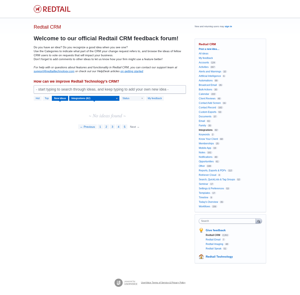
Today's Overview (208, 202)
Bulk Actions (205, 89)
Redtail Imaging (215, 244)
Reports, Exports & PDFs (212, 170)
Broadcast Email (208, 85)
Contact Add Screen (210, 103)
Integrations (206, 130)
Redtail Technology (219, 256)
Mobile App (205, 148)
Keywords (204, 134)
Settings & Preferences (211, 188)
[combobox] (228, 221)
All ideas (203, 53)
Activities (204, 67)
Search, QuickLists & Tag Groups (217, 179)
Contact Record (207, 107)
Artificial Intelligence (210, 76)
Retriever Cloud (207, 175)
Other (202, 166)
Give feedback (216, 230)
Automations (206, 80)
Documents (205, 116)
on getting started (131, 71)
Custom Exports (207, 112)
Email (202, 121)
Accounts (204, 62)
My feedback (155, 98)
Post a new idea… (209, 49)
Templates (204, 193)
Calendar (204, 94)
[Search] (259, 220)
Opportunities (206, 161)
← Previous (87, 126)
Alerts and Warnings (210, 71)
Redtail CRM (213, 235)
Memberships (206, 143)
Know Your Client (208, 139)
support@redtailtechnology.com (54, 71)
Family (202, 125)
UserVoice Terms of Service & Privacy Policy (163, 282)
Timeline (203, 197)
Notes (202, 152)
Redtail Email (213, 239)
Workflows (204, 206)
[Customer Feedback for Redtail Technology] (52, 9)
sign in (228, 26)
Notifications (205, 157)
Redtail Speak (214, 248)
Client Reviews (207, 98)
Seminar (203, 184)
